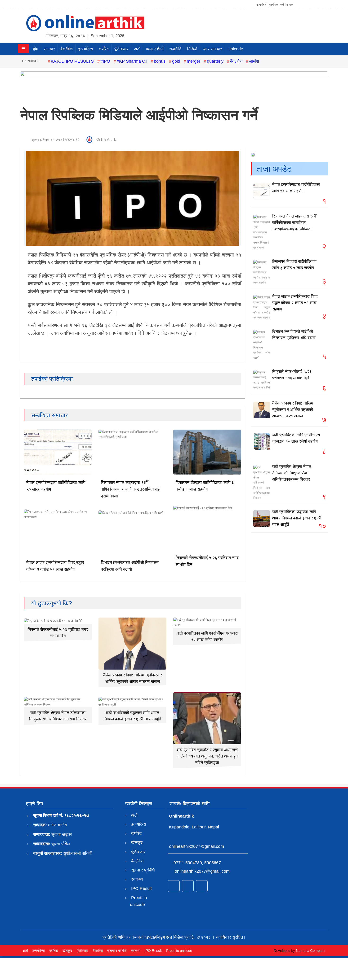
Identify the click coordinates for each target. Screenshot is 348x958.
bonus (159, 61)
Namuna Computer (311, 951)
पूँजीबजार (121, 49)
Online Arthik (106, 139)
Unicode (235, 49)
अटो (137, 49)
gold (176, 61)
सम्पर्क (289, 4)
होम (35, 49)
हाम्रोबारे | (262, 4)
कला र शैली (155, 49)
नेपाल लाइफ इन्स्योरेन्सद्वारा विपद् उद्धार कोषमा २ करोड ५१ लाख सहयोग (295, 302)
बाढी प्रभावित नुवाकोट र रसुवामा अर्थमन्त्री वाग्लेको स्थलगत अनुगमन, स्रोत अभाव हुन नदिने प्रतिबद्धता (207, 756)
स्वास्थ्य (137, 879)
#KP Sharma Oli (132, 61)
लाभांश (254, 61)
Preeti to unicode (138, 901)
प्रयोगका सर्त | (277, 4)
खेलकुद (137, 842)
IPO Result (141, 888)
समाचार (49, 49)
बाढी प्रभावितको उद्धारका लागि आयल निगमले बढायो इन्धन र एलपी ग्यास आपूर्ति (296, 518)
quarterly (215, 61)
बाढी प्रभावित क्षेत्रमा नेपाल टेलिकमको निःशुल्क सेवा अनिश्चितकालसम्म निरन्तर (291, 473)
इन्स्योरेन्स (85, 49)
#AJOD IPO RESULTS (72, 61)
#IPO (105, 61)
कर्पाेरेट (103, 49)
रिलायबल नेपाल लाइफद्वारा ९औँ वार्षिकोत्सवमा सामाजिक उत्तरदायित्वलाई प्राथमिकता (130, 489)
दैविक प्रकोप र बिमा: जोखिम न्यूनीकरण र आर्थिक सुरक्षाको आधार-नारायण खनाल (292, 409)
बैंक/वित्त (66, 49)
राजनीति (175, 49)
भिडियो (192, 49)
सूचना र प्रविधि (143, 870)
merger (193, 61)
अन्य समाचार (212, 49)
